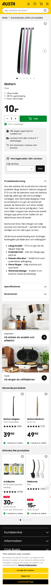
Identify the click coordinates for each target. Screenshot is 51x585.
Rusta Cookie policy (27, 565)
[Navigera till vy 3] (23, 78)
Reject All (25, 576)
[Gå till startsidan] (8, 3)
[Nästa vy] (45, 51)
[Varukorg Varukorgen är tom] (41, 4)
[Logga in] (28, 4)
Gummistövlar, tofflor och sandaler (27, 17)
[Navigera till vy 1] (17, 78)
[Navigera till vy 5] (30, 78)
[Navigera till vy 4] (27, 78)
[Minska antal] (7, 118)
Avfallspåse (12, 484)
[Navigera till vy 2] (20, 78)
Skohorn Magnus (11, 420)
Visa (40, 168)
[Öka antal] (15, 118)
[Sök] (45, 10)
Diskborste (32, 483)
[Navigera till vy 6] (34, 78)
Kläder (5, 17)
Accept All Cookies (25, 570)
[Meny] (47, 4)
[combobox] (22, 10)
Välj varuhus (12, 163)
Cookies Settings (25, 582)
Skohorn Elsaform (35, 420)
